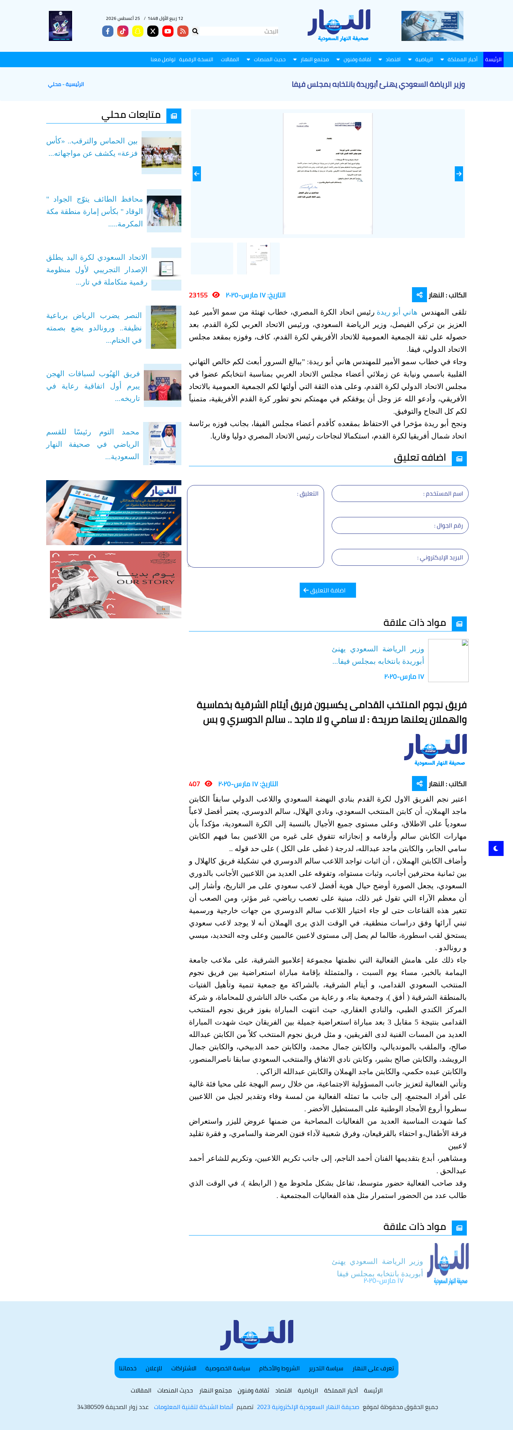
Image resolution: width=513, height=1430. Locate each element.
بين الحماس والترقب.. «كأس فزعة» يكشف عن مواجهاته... (92, 147)
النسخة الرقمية (196, 59)
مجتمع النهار (314, 59)
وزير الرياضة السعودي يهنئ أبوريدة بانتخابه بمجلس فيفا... (378, 655)
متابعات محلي (131, 114)
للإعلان (154, 1368)
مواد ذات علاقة (414, 622)
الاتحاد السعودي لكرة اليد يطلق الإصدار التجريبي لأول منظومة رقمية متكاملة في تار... (97, 269)
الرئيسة (493, 59)
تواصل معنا (163, 59)
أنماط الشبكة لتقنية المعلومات (193, 1406)
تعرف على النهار (373, 1368)
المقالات (230, 59)
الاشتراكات (183, 1368)
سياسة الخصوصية (227, 1368)
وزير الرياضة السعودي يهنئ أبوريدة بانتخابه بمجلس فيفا (377, 1259)
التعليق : (307, 493)
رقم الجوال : (448, 525)
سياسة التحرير (326, 1368)
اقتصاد (393, 59)
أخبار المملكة (463, 59)
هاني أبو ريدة (398, 312)
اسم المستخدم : (443, 493)
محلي (54, 84)
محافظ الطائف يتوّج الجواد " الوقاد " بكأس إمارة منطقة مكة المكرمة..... (94, 211)
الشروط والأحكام (279, 1368)
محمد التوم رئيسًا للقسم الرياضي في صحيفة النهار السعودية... (92, 444)
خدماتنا (128, 1368)
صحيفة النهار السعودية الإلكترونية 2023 (308, 1406)
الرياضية (424, 59)
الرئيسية (75, 84)
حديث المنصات (270, 59)
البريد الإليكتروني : (440, 557)
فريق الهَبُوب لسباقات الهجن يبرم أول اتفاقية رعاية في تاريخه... (93, 385)
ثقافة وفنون (357, 59)
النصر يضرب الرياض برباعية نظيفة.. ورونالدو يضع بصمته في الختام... (94, 327)
